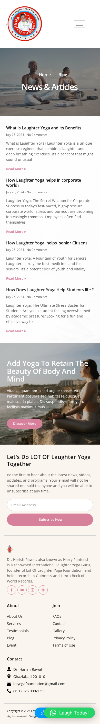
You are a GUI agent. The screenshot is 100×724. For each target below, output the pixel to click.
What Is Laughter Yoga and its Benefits (43, 128)
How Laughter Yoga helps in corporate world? (43, 182)
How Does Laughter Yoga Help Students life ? (50, 290)
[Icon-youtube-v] (22, 590)
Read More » (16, 168)
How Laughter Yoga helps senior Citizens (46, 243)
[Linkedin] (43, 590)
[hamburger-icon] (79, 24)
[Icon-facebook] (11, 590)
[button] (69, 713)
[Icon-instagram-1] (32, 590)
